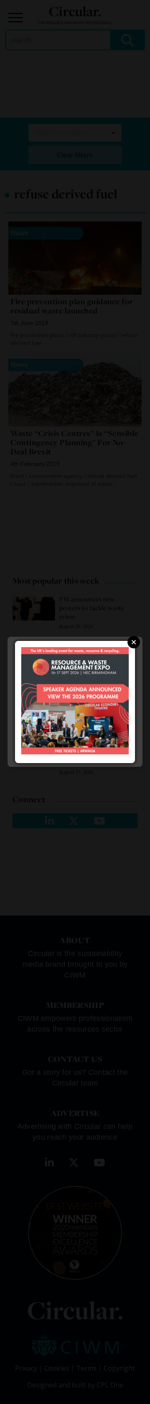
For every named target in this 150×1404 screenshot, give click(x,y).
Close (134, 642)
